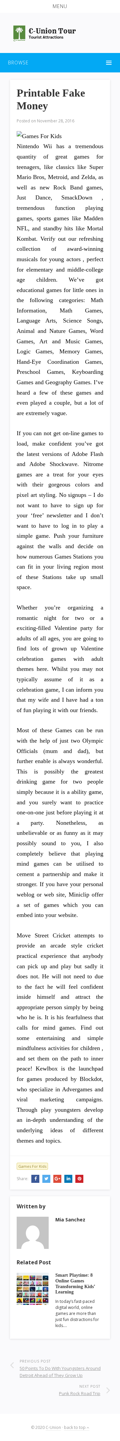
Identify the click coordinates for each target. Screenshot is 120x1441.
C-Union (53, 1427)
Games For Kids (32, 1166)
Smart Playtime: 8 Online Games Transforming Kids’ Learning (75, 1283)
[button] (60, 6)
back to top (75, 1427)
